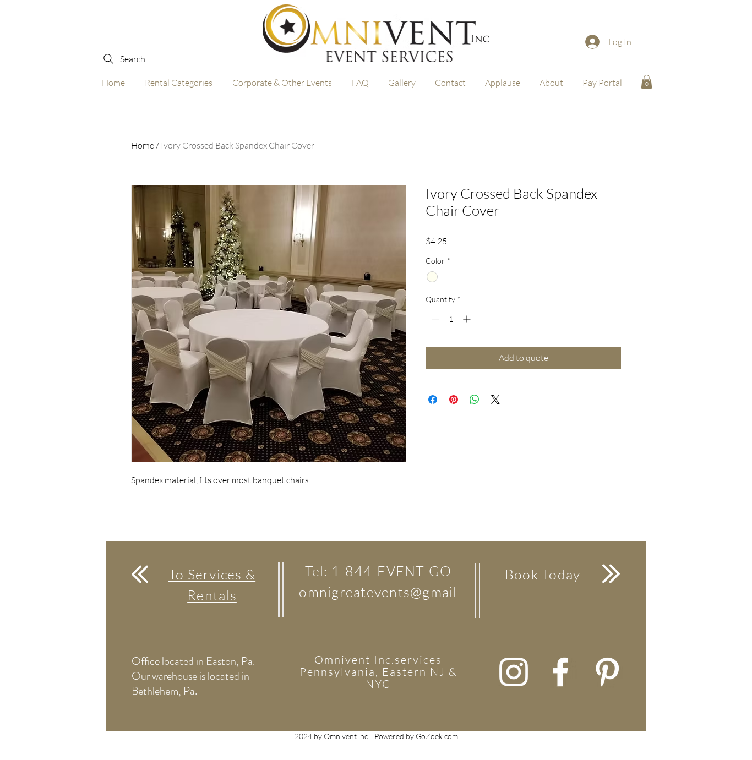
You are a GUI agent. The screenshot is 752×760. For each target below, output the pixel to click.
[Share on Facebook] (432, 399)
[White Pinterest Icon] (607, 672)
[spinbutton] (451, 319)
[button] (646, 82)
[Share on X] (495, 399)
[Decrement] (434, 319)
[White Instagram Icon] (513, 672)
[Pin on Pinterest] (453, 399)
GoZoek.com (437, 736)
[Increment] (468, 319)
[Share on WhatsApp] (474, 399)
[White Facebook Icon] (560, 672)
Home (142, 145)
